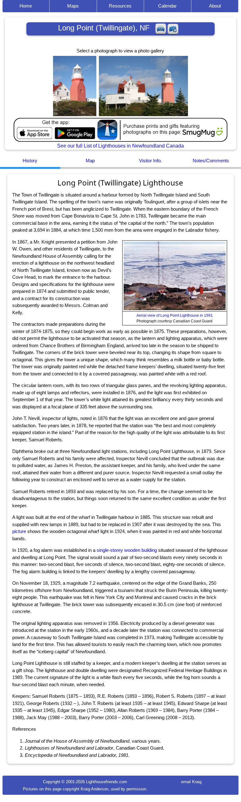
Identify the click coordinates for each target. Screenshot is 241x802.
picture (19, 531)
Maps (73, 5)
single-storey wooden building (127, 550)
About (215, 5)
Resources (120, 5)
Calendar (167, 5)
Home (25, 5)
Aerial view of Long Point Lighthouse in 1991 (175, 315)
